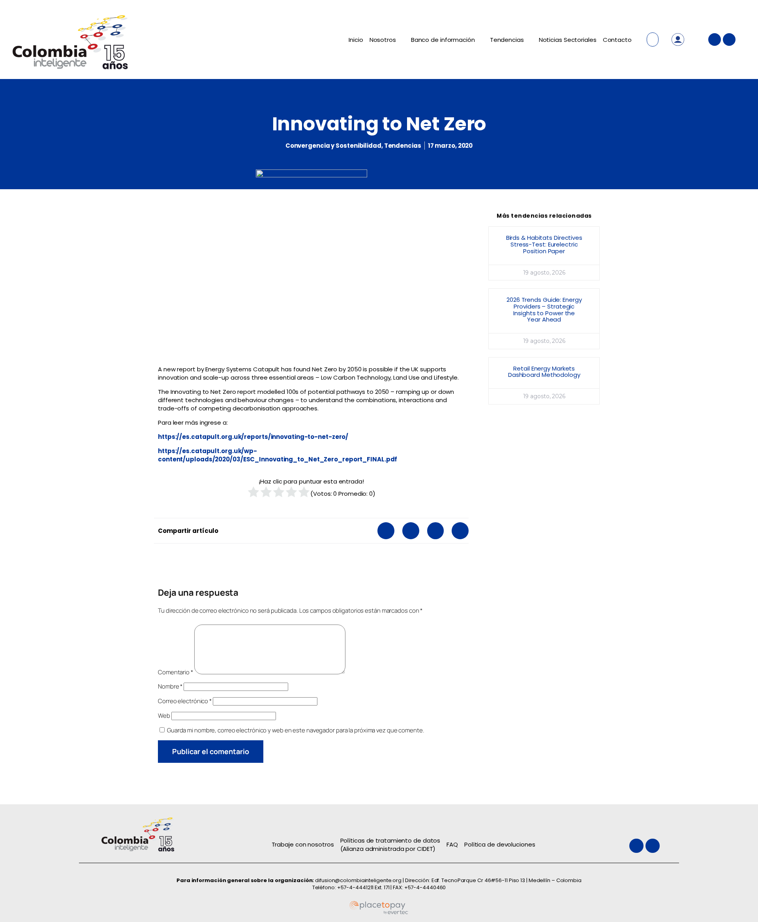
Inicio (356, 40)
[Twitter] (714, 39)
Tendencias (507, 40)
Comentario (175, 672)
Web (164, 715)
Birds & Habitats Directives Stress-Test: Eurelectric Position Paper (544, 244)
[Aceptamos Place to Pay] (379, 912)
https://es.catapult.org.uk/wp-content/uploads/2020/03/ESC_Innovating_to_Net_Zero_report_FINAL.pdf (277, 455)
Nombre (170, 686)
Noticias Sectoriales (568, 40)
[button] (385, 530)
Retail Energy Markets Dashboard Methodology (544, 371)
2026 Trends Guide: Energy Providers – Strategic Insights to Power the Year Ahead (544, 309)
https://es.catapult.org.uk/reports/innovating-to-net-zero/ (253, 437)
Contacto (617, 40)
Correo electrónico (185, 701)
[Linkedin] (729, 39)
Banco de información (443, 40)
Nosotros (383, 40)
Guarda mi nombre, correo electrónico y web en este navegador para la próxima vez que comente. (295, 730)
